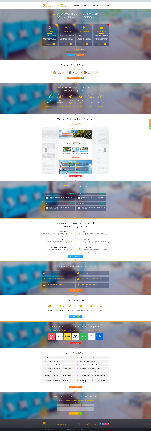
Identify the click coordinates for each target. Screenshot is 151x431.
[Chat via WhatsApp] (66, 73)
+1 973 (60, 4)
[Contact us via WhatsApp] (54, 44)
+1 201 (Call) (80, 429)
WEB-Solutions (85, 5)
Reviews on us (100, 44)
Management (77, 5)
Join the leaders (75, 343)
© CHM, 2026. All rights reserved (47, 429)
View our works (48, 44)
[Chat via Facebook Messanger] (82, 78)
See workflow (65, 44)
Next (105, 150)
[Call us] (64, 73)
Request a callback (73, 77)
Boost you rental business (75, 256)
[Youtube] (108, 424)
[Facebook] (100, 424)
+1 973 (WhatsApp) (71, 429)
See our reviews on (73, 190)
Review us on (73, 213)
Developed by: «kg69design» (104, 429)
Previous (46, 150)
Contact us (83, 44)
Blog (98, 5)
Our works (79, 55)
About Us (93, 5)
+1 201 (60, 6)
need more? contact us (75, 290)
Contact (103, 5)
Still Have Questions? (75, 386)
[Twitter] (103, 424)
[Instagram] (105, 424)
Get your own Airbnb (75, 176)
